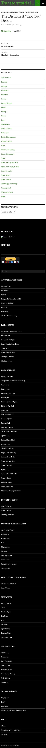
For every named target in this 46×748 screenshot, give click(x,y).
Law (2, 120)
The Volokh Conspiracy (9, 316)
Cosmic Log (5, 385)
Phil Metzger (5, 444)
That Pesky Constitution (10, 53)
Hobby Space (5, 335)
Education (4, 95)
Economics (10, 12)
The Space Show (6, 361)
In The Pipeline (6, 670)
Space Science (6, 179)
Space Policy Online (8, 352)
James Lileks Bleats (7, 303)
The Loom (4, 682)
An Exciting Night (7, 45)
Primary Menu (43, 3)
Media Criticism (19, 12)
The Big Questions (7, 515)
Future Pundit (5, 539)
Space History (5, 175)
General (3, 99)
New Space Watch (7, 427)
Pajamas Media (6, 633)
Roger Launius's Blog (8, 453)
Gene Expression (6, 661)
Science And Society (8, 150)
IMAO (3, 702)
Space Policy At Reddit (9, 474)
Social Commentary (7, 154)
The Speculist (5, 568)
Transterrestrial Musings (18, 2)
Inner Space (5, 397)
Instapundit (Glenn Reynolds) (11, 299)
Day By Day (5, 698)
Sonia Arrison (5, 560)
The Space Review (7, 357)
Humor (3, 116)
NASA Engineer (6, 419)
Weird (3, 196)
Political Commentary (31, 12)
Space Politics (5, 478)
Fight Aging (5, 534)
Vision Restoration (7, 486)
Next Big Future (6, 555)
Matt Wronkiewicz (7, 414)
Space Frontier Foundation (10, 344)
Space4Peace (5, 588)
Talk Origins (5, 678)
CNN (3, 608)
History (3, 112)
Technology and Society (9, 184)
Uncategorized (6, 188)
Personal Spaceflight (8, 440)
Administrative (6, 78)
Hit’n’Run (4, 290)
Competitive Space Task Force (11, 331)
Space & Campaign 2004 (9, 162)
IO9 (2, 543)
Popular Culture (6, 141)
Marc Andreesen (6, 506)
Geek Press (4, 657)
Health (3, 107)
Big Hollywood (6, 603)
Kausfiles (4, 307)
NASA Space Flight (7, 340)
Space (3, 158)
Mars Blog (4, 410)
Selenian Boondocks (8, 457)
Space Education (6, 171)
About (3, 726)
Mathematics (5, 124)
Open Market (5, 629)
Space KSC (5, 470)
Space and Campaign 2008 (10, 167)
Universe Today (6, 482)
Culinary (4, 86)
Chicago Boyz (5, 286)
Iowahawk (4, 706)
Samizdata (4, 312)
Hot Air (3, 295)
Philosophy (5, 133)
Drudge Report (6, 612)
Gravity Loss (5, 389)
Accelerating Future (7, 530)
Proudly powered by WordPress (10, 745)
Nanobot (4, 551)
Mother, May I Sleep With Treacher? (13, 710)
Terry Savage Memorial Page (11, 730)
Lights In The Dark (7, 406)
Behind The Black (7, 376)
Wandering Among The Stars (11, 491)
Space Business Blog (8, 461)
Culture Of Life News (8, 584)
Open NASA (5, 436)
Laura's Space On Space (9, 402)
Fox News (4, 616)
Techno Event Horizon (8, 564)
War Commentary (7, 192)
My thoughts (6, 31)
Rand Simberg (17, 25)
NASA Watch (5, 423)
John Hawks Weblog (8, 674)
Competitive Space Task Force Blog (13, 381)
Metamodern (5, 547)
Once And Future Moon (9, 431)
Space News (5, 348)
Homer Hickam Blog (8, 393)
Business (3, 12)
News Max (4, 624)
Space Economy (6, 465)
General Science (6, 103)
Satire (3, 145)
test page (4, 734)
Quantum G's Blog (7, 448)
